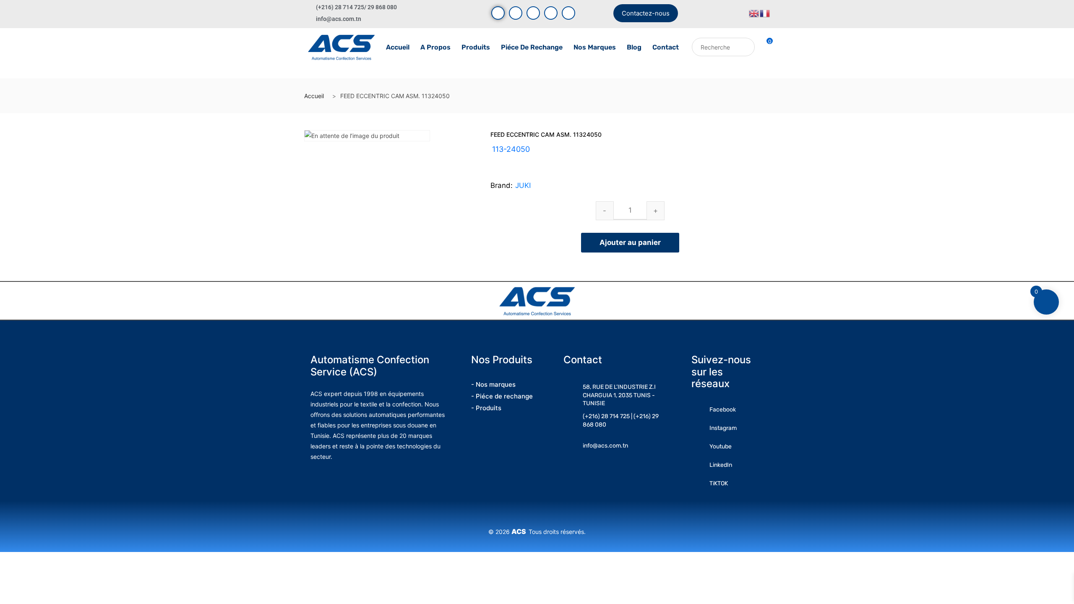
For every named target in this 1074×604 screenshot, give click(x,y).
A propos (435, 47)
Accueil (397, 47)
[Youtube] (515, 13)
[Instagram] (533, 13)
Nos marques (594, 47)
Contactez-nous (646, 13)
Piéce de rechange (532, 47)
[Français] (765, 12)
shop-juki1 (526, 159)
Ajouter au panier (630, 242)
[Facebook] (498, 13)
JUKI (523, 185)
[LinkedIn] (551, 13)
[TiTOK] (568, 13)
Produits (475, 47)
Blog (634, 47)
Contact (665, 47)
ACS (520, 531)
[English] (754, 12)
